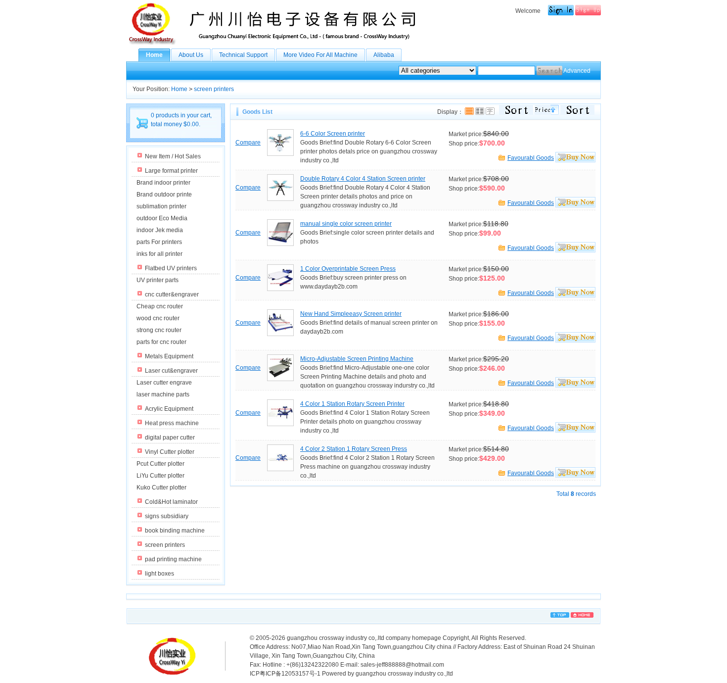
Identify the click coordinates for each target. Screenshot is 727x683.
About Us (191, 54)
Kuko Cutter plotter (161, 487)
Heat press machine (172, 423)
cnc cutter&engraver (172, 294)
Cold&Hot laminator (171, 501)
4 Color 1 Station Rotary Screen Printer (352, 403)
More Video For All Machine (320, 54)
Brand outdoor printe (164, 194)
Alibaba (383, 54)
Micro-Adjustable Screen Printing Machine (356, 358)
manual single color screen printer (346, 223)
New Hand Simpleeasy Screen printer (351, 313)
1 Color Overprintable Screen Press (348, 268)
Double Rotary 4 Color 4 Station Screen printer (362, 178)
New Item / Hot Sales (173, 156)
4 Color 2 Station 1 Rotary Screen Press (353, 448)
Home (154, 54)
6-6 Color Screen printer (332, 133)
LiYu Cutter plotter (160, 475)
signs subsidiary (166, 516)
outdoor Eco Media (161, 218)
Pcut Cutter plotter (160, 463)
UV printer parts (157, 280)
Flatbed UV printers (171, 268)
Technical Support (243, 54)
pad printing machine (173, 559)
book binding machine (175, 530)
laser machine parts (162, 394)
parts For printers (159, 242)
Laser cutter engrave (164, 382)
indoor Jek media (159, 230)
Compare (248, 142)
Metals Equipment (169, 356)
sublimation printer (161, 206)
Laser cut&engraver (171, 370)
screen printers (214, 89)
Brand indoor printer (163, 182)
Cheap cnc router (159, 306)
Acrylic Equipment (169, 408)
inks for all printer (159, 253)
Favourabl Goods (530, 157)
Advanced (577, 70)
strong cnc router (159, 330)
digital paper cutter (170, 437)
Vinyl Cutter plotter (169, 451)
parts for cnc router (161, 342)
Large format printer (171, 170)
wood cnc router (158, 318)
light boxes (159, 573)
